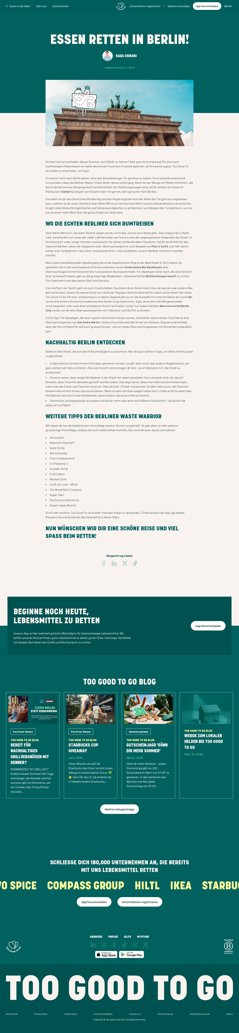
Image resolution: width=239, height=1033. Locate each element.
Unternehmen (60, 6)
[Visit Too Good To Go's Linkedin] (114, 563)
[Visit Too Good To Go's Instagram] (104, 945)
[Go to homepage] (121, 6)
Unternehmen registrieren (145, 6)
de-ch (228, 6)
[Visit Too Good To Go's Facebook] (104, 563)
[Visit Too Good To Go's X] (146, 945)
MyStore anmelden (179, 6)
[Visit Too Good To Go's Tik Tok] (125, 945)
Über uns (41, 6)
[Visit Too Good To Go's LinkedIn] (93, 945)
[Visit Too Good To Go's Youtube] (135, 945)
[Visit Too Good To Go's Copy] (135, 563)
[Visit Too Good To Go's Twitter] (125, 563)
